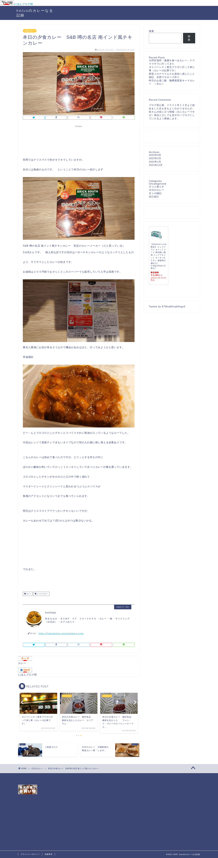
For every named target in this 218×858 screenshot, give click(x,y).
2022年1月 (155, 161)
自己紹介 (154, 196)
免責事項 (48, 854)
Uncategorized (157, 183)
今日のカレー (29, 31)
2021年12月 (156, 165)
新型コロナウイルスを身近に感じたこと (172, 73)
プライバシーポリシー (30, 854)
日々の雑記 (155, 193)
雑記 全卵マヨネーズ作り (164, 77)
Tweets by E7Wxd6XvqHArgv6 (167, 306)
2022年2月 (155, 158)
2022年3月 (155, 155)
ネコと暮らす (156, 186)
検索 (151, 31)
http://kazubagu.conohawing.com (61, 633)
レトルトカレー (42, 594)
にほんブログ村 (23, 4)
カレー (28, 594)
